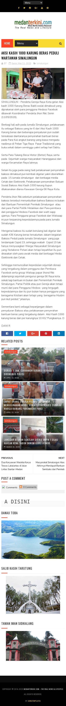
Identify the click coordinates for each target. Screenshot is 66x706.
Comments (11, 487)
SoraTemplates (34, 701)
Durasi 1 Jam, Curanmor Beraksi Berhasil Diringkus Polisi (29, 372)
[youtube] (42, 8)
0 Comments (30, 487)
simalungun (42, 63)
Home (7, 43)
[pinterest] (48, 8)
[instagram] (30, 8)
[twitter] (24, 8)
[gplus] (36, 8)
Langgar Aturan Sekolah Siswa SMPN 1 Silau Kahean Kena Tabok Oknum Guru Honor (31, 441)
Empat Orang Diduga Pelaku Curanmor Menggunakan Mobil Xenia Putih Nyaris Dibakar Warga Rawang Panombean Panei (33, 405)
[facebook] (19, 8)
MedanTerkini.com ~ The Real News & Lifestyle (43, 689)
